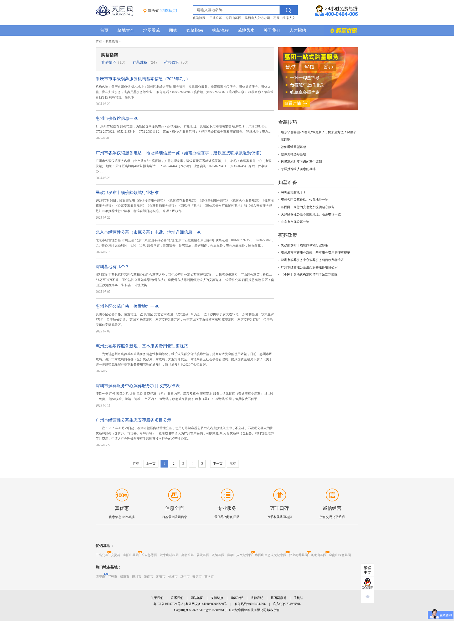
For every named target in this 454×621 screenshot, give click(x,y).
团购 (173, 30)
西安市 (100, 576)
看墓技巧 (114, 62)
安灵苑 (115, 555)
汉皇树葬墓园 (298, 555)
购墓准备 (146, 62)
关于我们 (272, 30)
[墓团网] (117, 15)
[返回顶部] (367, 596)
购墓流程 (220, 30)
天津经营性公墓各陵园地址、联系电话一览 (311, 214)
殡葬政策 (177, 62)
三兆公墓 (215, 18)
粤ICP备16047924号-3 (168, 604)
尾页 (233, 463)
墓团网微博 (278, 598)
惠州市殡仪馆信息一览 (117, 118)
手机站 (298, 598)
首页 (104, 30)
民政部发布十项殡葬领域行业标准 (127, 192)
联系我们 (177, 598)
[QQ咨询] (367, 583)
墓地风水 (246, 30)
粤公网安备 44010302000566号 (206, 604)
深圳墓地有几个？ (112, 266)
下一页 (218, 463)
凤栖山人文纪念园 (257, 18)
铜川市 (136, 576)
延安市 (161, 576)
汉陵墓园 (218, 555)
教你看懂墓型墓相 (293, 147)
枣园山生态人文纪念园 (270, 555)
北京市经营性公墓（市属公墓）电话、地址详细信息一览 (148, 232)
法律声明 (257, 598)
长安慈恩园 (149, 555)
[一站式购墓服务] (318, 109)
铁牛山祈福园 (169, 555)
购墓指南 (194, 30)
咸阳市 (124, 576)
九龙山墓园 (318, 555)
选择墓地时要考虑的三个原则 (301, 161)
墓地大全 (125, 30)
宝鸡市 (112, 576)
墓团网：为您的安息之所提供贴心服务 (307, 207)
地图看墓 (151, 30)
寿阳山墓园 (233, 18)
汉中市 (185, 576)
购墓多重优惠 (341, 30)
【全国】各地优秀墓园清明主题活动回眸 (309, 274)
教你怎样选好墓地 (293, 154)
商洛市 (209, 576)
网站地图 (197, 598)
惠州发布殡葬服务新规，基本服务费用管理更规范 (142, 346)
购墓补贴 (237, 598)
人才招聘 (297, 30)
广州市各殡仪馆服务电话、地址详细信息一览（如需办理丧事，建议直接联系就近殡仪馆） (180, 153)
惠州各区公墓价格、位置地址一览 (127, 306)
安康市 (197, 576)
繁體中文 (367, 570)
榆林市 (173, 576)
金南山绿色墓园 (340, 555)
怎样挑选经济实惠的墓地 (298, 169)
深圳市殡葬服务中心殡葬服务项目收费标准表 (138, 385)
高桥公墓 (187, 555)
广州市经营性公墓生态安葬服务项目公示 (133, 420)
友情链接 (217, 598)
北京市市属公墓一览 (295, 222)
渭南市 (148, 576)
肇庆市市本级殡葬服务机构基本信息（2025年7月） (143, 78)
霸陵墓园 (203, 555)
